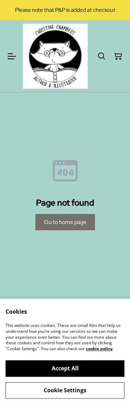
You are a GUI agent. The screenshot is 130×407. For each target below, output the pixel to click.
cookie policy (99, 349)
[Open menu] (11, 56)
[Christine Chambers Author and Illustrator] (55, 56)
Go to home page (65, 222)
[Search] (101, 56)
